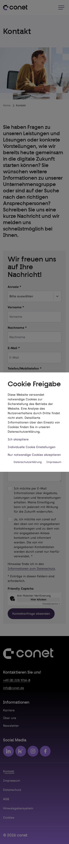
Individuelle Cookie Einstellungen (31, 447)
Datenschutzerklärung (28, 462)
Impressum (53, 462)
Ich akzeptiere (18, 439)
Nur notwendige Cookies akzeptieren (34, 455)
